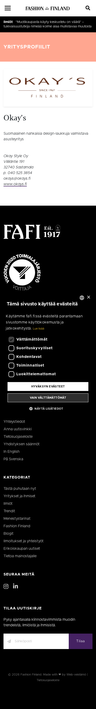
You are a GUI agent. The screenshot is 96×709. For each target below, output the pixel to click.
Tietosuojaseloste (18, 436)
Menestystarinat (17, 518)
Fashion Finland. (31, 674)
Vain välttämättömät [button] (48, 397)
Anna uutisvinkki (17, 429)
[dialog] (47, 354)
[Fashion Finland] (48, 8)
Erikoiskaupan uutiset (21, 548)
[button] (48, 408)
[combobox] (82, 297)
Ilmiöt (8, 22)
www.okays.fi (15, 184)
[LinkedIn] (15, 587)
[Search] (88, 8)
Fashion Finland (16, 526)
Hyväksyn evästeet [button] (48, 386)
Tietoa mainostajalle (20, 556)
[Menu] (8, 8)
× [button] (88, 297)
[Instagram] (5, 587)
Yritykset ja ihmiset (19, 496)
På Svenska (13, 459)
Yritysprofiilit (26, 47)
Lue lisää (38, 328)
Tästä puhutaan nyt (19, 488)
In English (11, 451)
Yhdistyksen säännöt (21, 444)
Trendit (9, 511)
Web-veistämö (76, 674)
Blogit (8, 533)
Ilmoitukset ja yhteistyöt (23, 541)
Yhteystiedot (14, 421)
